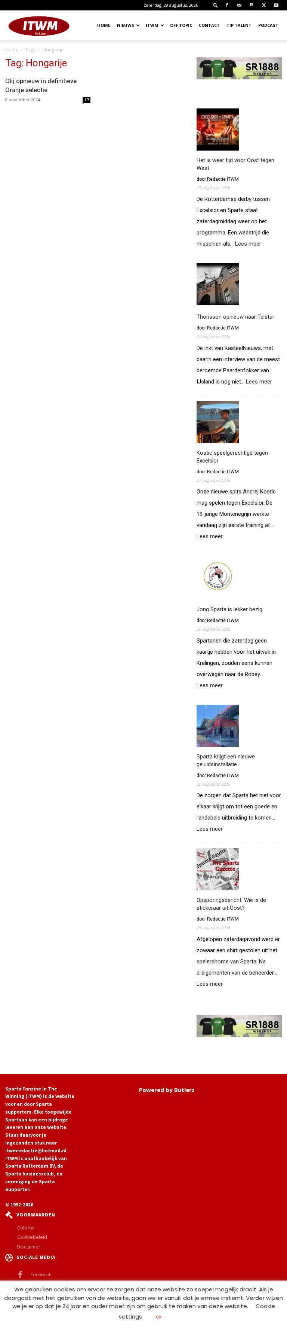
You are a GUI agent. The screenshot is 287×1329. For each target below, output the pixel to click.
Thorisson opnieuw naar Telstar (235, 316)
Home (103, 25)
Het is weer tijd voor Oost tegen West (235, 164)
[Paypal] (251, 5)
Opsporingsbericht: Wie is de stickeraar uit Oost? (231, 904)
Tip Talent (238, 25)
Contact (209, 25)
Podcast (268, 25)
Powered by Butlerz (167, 1089)
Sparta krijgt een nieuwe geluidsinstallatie (226, 760)
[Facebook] (226, 5)
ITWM (152, 25)
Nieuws (125, 25)
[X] (263, 5)
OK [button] (159, 1317)
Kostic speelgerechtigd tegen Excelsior (232, 456)
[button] (215, 5)
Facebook (41, 1275)
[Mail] (239, 5)
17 (86, 99)
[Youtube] (276, 5)
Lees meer (248, 244)
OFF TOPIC (181, 25)
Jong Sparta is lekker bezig (229, 609)
